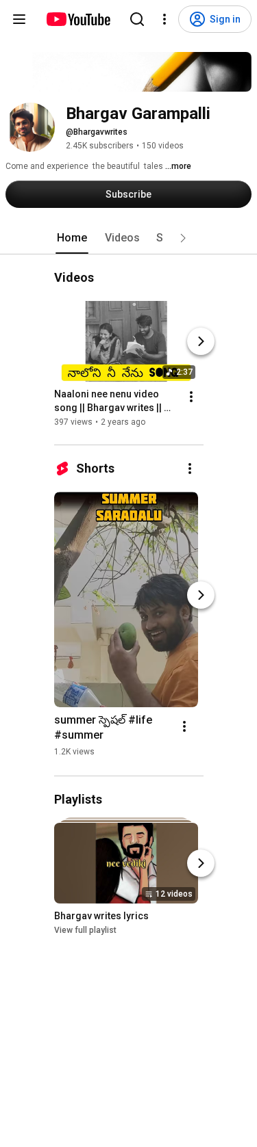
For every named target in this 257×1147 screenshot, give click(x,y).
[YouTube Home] (78, 19)
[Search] (137, 19)
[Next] (201, 341)
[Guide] (19, 19)
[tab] (72, 238)
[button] (183, 238)
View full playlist (85, 930)
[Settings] (164, 19)
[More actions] (191, 396)
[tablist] (129, 238)
